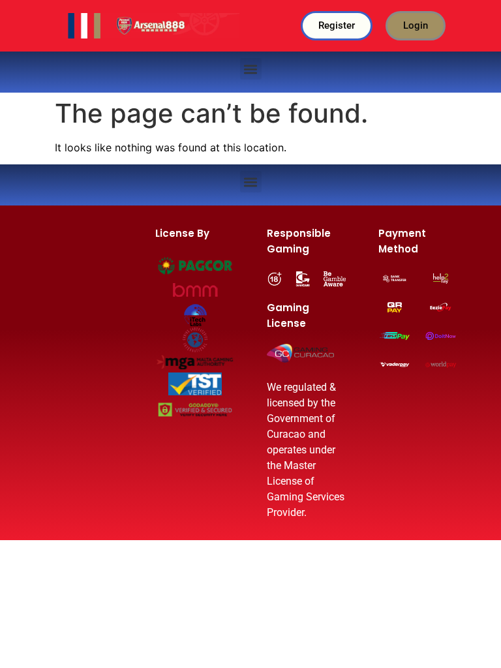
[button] (251, 69)
